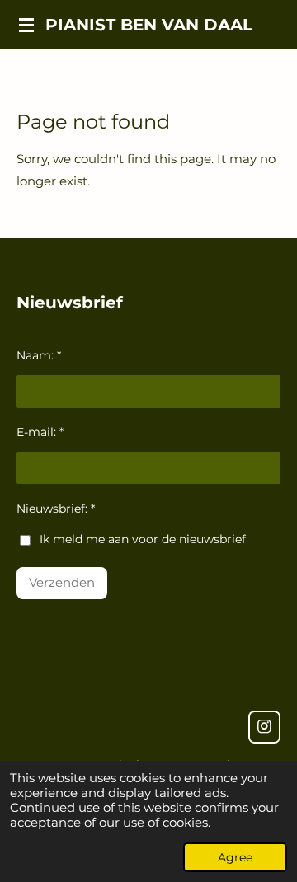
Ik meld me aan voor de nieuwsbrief (143, 539)
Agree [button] (235, 857)
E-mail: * (40, 432)
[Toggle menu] (26, 24)
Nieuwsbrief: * (55, 508)
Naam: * (38, 355)
